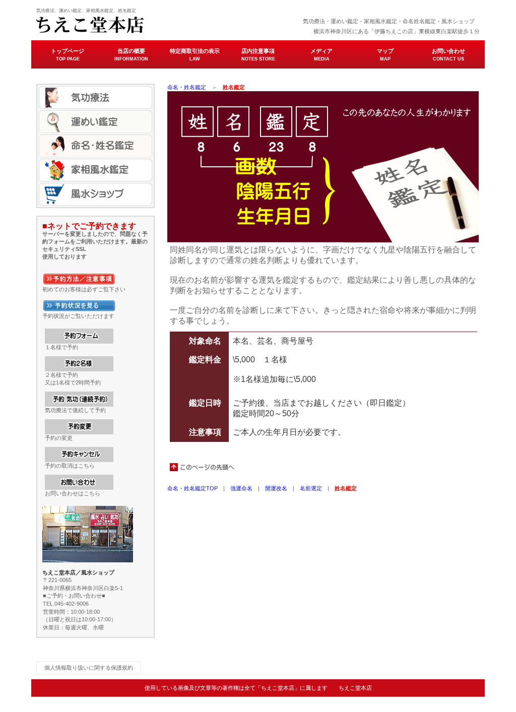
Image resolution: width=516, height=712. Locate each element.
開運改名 (276, 488)
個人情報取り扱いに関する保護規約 (88, 668)
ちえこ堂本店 (137, 25)
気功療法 (95, 97)
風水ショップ (95, 194)
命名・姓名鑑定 (186, 87)
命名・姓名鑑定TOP (192, 488)
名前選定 (311, 488)
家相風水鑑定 (95, 170)
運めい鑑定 (95, 121)
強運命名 (241, 488)
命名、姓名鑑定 (95, 146)
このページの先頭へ (202, 467)
